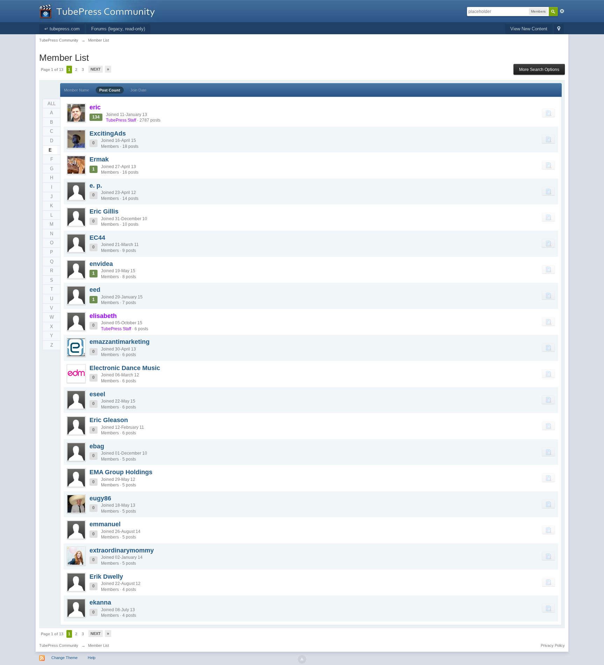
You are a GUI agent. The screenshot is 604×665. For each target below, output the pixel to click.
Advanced (562, 11)
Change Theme (64, 658)
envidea (101, 263)
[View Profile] (76, 112)
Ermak (99, 159)
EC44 (97, 237)
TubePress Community (58, 645)
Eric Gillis (103, 211)
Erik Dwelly (106, 576)
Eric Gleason (108, 420)
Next (96, 69)
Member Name (76, 90)
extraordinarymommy (121, 550)
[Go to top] (302, 659)
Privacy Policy (553, 645)
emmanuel (105, 524)
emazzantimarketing (119, 341)
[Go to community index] (99, 10)
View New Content (528, 28)
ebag (96, 446)
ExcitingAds (107, 133)
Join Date (138, 90)
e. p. (95, 185)
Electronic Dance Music (124, 367)
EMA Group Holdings (120, 472)
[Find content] (548, 113)
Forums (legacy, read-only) (118, 28)
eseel (97, 394)
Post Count (109, 90)
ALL (52, 103)
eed (94, 289)
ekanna (100, 602)
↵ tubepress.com (62, 28)
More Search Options (539, 69)
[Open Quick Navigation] (559, 29)
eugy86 (100, 498)
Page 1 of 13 (52, 69)
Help (91, 658)
